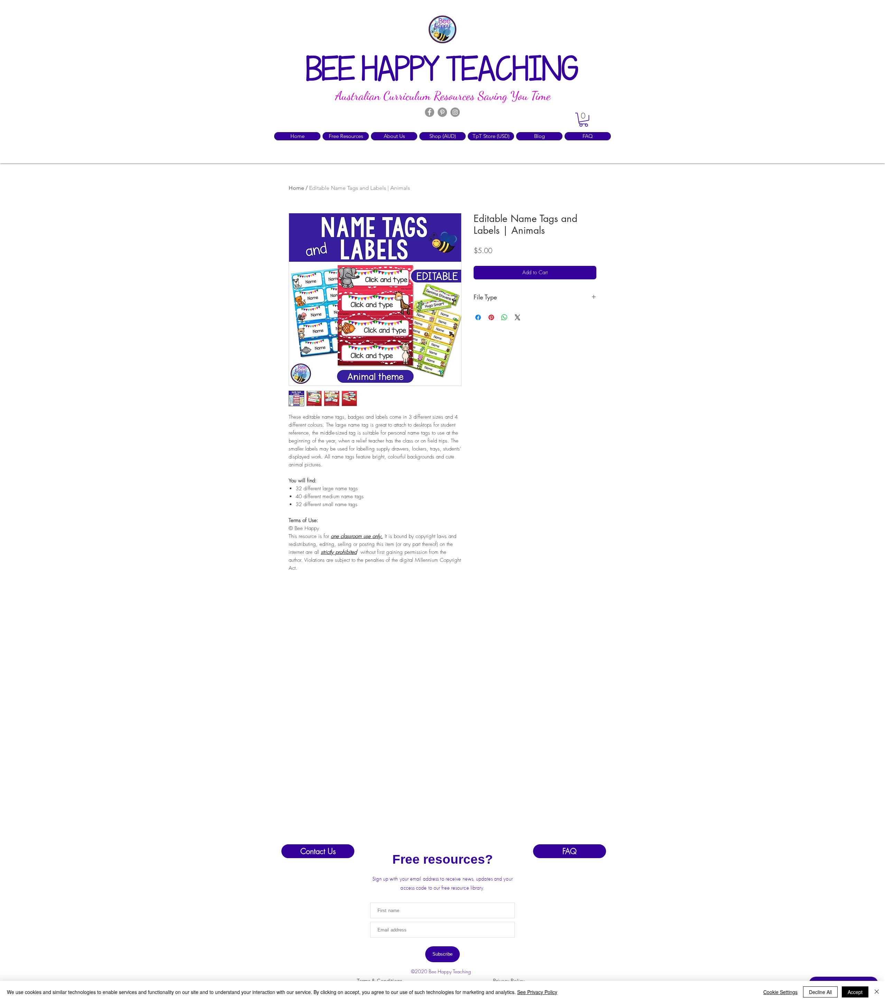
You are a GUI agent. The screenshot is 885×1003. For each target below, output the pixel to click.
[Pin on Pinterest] (491, 317)
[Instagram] (455, 112)
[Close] (877, 991)
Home (296, 188)
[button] (583, 120)
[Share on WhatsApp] (504, 317)
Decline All (820, 991)
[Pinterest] (442, 112)
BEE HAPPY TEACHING (442, 71)
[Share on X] (517, 317)
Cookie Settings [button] (780, 991)
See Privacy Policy (537, 991)
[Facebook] (429, 112)
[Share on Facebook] (478, 317)
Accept (855, 991)
